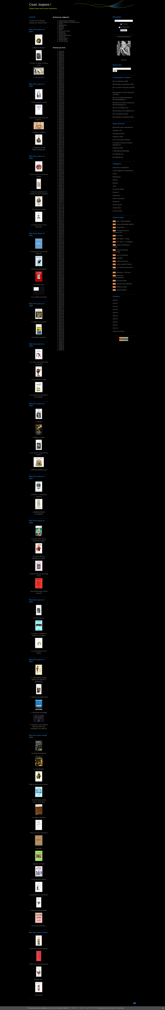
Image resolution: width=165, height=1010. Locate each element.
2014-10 (61, 258)
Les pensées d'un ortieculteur (39, 894)
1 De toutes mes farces (39, 337)
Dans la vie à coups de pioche (39, 964)
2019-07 (61, 175)
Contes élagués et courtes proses (123, 170)
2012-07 (61, 297)
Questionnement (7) (119, 133)
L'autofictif (119, 258)
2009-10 (61, 345)
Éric (114, 81)
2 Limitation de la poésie (38, 322)
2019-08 (61, 173)
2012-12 (61, 290)
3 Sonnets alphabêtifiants (38, 269)
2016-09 (61, 224)
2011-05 (61, 318)
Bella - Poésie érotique (123, 221)
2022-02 (61, 130)
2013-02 (61, 287)
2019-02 (61, 182)
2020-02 (61, 165)
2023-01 (61, 114)
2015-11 (61, 239)
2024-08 (61, 86)
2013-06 (61, 281)
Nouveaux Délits (121, 280)
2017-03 (61, 216)
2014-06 (61, 264)
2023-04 (61, 109)
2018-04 (61, 197)
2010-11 (61, 326)
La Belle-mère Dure (122, 261)
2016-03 (61, 233)
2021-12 (61, 133)
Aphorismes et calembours (121, 167)
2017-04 (61, 214)
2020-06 (61, 159)
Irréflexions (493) (123, 114)
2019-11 (61, 169)
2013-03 (61, 285)
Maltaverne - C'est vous (123, 272)
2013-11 (61, 274)
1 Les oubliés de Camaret (39, 297)
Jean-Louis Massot (122, 255)
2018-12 (61, 185)
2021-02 (61, 147)
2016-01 (61, 236)
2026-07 (115, 303)
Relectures (116, 201)
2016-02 (61, 234)
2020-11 (61, 151)
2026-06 (115, 306)
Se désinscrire (125, 27)
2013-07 (61, 280)
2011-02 (61, 322)
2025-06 (61, 71)
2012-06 (61, 299)
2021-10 (61, 135)
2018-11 (61, 186)
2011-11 (61, 309)
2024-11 (61, 82)
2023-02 (61, 112)
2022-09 (61, 119)
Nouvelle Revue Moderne (124, 283)
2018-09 (61, 189)
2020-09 (61, 154)
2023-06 (61, 106)
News (114, 186)
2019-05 (61, 178)
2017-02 (61, 217)
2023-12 (61, 98)
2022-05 (61, 125)
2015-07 (61, 245)
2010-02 (61, 339)
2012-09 (61, 294)
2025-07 (61, 70)
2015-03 (61, 251)
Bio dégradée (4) (118, 157)
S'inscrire (125, 24)
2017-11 (61, 204)
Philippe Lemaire (121, 287)
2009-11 (61, 344)
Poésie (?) (116, 192)
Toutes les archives (118, 331)
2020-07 (61, 157)
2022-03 (61, 128)
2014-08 (61, 261)
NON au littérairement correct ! (39, 784)
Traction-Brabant (121, 290)
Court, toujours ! (40, 4)
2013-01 (61, 288)
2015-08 (61, 243)
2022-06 (61, 124)
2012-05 (61, 300)
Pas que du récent (118, 189)
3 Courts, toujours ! (38, 618)
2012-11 (61, 291)
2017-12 (61, 202)
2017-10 (61, 205)
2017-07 (61, 210)
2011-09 (61, 312)
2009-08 (61, 348)
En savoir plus (119, 1008)
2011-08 (61, 313)
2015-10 (61, 240)
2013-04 (61, 284)
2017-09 (61, 207)
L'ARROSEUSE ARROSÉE (121, 151)
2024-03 (61, 93)
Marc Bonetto (117, 84)
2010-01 (61, 341)
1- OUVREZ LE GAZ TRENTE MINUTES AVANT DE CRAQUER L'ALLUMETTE (39, 726)
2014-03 (61, 268)
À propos (123, 60)
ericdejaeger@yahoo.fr (124, 36)
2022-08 (61, 121)
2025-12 (115, 325)
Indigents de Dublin (39, 864)
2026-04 (115, 312)
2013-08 (61, 278)
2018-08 (61, 191)
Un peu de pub (117, 211)
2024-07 (61, 87)
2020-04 (61, 162)
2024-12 (61, 80)
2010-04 (61, 336)
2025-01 (61, 79)
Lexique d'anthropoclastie (39, 910)
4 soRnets (39, 421)
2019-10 (61, 170)
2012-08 (61, 296)
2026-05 (115, 309)
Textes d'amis (117, 207)
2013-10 (61, 275)
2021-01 (61, 149)
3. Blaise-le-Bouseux (38, 47)
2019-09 (61, 172)
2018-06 (61, 194)
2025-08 (61, 68)
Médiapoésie (117, 177)
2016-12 (61, 220)
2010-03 (61, 338)
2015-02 (61, 252)
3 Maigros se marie (39, 437)
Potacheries (116, 195)
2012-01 (61, 306)
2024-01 (61, 96)
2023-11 (61, 99)
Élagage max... (38, 979)
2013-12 (61, 272)
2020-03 (61, 163)
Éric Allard (119, 235)
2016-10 (61, 223)
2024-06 (61, 89)
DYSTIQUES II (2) (123, 107)
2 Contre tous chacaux (39, 209)
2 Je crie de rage (39, 284)
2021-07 (61, 140)
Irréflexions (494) (118, 148)
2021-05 (61, 143)
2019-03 (61, 181)
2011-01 (61, 323)
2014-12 (61, 255)
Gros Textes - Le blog (122, 238)
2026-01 (115, 322)
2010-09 (61, 329)
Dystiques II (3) (117, 130)
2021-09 (61, 137)
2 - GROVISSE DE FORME (39, 712)
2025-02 (61, 77)
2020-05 (61, 160)
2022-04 (61, 127)
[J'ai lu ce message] (163, 1008)
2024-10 (61, 83)
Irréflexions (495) (123, 81)
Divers (115, 173)
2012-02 (61, 304)
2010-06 (61, 334)
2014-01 (61, 271)
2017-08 (61, 208)
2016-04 (61, 232)
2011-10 (61, 310)
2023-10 (61, 101)
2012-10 (61, 293)
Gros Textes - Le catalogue (124, 241)
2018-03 (61, 198)
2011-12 (61, 307)
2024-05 (61, 90)
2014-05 (61, 265)
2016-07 (61, 227)
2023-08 (61, 103)
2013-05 (61, 283)
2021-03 (61, 146)
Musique (115, 183)
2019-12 (61, 168)
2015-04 (61, 249)
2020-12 (61, 150)
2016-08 (61, 226)
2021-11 (61, 134)
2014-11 (61, 256)
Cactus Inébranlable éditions (125, 224)
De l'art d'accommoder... (39, 926)
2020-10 (61, 153)
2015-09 (61, 242)
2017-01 (61, 218)
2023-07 (61, 105)
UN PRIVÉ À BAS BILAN (38, 753)
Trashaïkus (38, 848)
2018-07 (61, 192)
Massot (115, 102)
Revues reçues (117, 204)
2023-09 (61, 102)
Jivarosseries (39, 995)
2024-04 (61, 92)
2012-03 (61, 303)
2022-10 (61, 118)
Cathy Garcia (120, 227)
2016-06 (61, 229)
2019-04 (61, 179)
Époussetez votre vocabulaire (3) (123, 127)
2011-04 (61, 319)
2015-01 (61, 253)
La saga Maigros (39, 769)
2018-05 (61, 195)
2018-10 (61, 188)
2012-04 (61, 301)
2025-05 (61, 73)
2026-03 (115, 316)
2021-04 (61, 144)
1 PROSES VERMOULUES (38, 470)
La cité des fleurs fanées (38, 879)
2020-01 (61, 166)
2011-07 (61, 315)
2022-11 (61, 117)
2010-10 (61, 328)
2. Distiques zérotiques (39, 132)
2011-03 (61, 320)
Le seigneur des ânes (38, 817)
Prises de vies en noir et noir (38, 833)
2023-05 (61, 108)
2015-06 (61, 246)
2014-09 (61, 259)
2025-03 (61, 76)
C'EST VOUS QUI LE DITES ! (121, 139)
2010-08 (61, 331)
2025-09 (61, 67)
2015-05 (61, 248)
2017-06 (61, 211)
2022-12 (61, 115)
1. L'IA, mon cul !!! (38, 77)
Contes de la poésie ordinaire (39, 948)
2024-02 (61, 95)
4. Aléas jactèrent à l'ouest (39, 102)
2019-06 (61, 176)
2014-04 (61, 267)
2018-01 (61, 201)
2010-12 (61, 325)
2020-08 (61, 156)
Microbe (115, 180)
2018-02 (61, 200)
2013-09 (61, 277)
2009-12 (61, 342)
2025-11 (115, 328)
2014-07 (61, 262)
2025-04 (61, 74)
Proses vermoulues (118, 198)
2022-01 (61, 131)
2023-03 (61, 111)
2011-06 (61, 316)
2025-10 (61, 66)
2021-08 (61, 138)
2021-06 (61, 141)
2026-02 (115, 319)
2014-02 (61, 269)
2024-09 (61, 84)
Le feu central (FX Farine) (124, 264)
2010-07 (61, 332)
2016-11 (61, 221)
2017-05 (61, 213)
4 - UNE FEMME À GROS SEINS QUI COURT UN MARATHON (38, 679)
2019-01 (61, 184)
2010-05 (61, 335)
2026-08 (115, 300)
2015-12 (61, 237)
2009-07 (61, 350)
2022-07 (61, 122)
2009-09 (61, 347)
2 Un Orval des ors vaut (39, 379)
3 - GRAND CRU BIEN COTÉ (39, 697)
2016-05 (61, 230)
